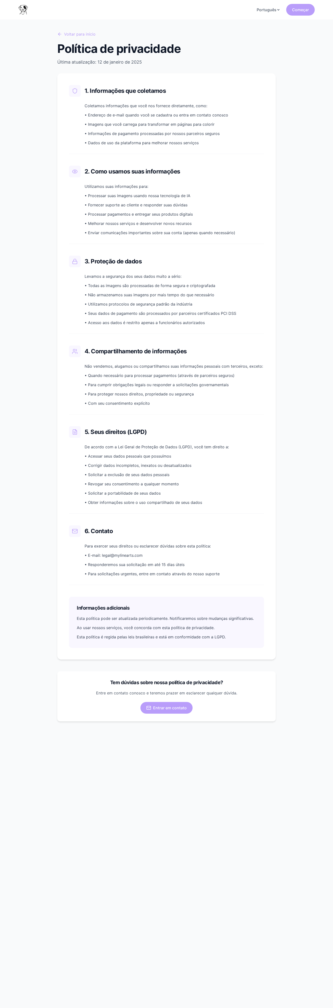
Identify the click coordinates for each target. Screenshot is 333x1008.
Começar (300, 9)
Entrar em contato (170, 707)
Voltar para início (80, 34)
